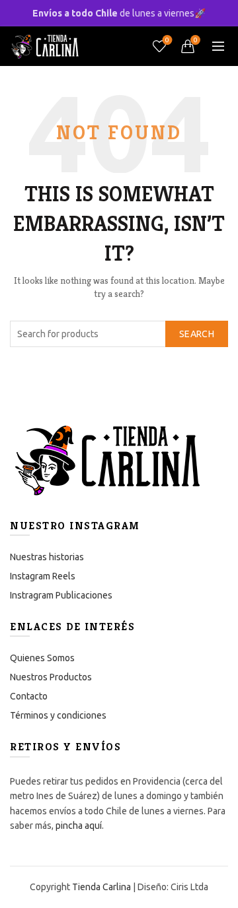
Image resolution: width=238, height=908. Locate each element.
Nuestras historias (47, 557)
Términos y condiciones (58, 715)
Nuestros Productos (51, 677)
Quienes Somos (42, 658)
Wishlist (167, 40)
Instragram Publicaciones (61, 595)
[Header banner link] (119, 13)
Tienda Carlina (101, 887)
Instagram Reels (42, 576)
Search (196, 334)
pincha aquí (79, 825)
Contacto (29, 696)
